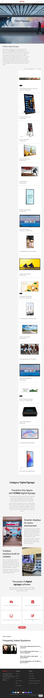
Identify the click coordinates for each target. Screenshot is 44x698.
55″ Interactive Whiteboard (24, 229)
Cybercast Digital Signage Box (25, 421)
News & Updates (19, 685)
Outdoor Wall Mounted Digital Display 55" (27, 442)
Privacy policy (29, 694)
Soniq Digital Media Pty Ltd (16, 694)
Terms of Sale (31, 675)
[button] (2, 1)
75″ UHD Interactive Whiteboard (25, 378)
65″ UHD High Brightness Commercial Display (27, 318)
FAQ (16, 678)
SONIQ (12, 50)
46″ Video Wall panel (23, 181)
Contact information (33, 695)
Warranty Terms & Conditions (34, 683)
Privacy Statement (32, 678)
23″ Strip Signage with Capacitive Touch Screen (28, 88)
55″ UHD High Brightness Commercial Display (27, 251)
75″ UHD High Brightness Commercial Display (27, 359)
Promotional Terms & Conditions (34, 680)
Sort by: (25, 68)
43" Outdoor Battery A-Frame (25, 116)
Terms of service (34, 694)
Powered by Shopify (22, 694)
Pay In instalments (19, 680)
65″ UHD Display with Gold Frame (25, 296)
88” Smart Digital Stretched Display (26, 399)
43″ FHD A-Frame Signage (24, 139)
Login (17, 683)
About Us (17, 673)
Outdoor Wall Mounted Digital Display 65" (27, 471)
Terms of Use (31, 673)
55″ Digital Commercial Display (25, 209)
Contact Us (22, 627)
